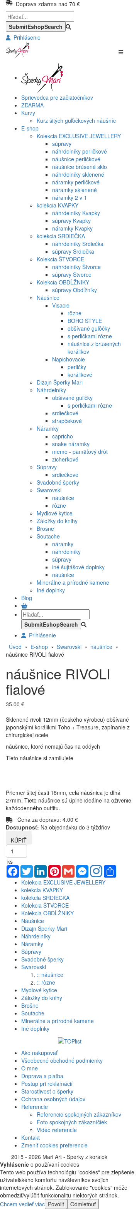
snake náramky (71, 444)
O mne (29, 1068)
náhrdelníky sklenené (78, 174)
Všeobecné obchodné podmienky (62, 1060)
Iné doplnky (51, 590)
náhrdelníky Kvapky (76, 213)
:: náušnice (50, 974)
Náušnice (48, 297)
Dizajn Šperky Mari (60, 382)
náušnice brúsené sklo (79, 167)
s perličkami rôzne (90, 336)
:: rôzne (46, 982)
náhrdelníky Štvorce (76, 267)
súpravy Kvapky (71, 220)
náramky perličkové (76, 182)
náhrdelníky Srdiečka (77, 243)
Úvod (15, 646)
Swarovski (49, 490)
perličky (77, 367)
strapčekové (67, 421)
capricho (62, 436)
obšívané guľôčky (89, 328)
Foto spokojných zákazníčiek (72, 1122)
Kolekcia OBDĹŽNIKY (63, 282)
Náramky (48, 428)
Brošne (45, 528)
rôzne (74, 313)
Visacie (61, 305)
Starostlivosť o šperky (47, 1091)
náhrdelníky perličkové (79, 151)
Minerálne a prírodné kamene (73, 582)
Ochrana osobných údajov (53, 1099)
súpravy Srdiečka (73, 251)
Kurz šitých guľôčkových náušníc (76, 120)
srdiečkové (65, 413)
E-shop (37, 646)
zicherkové (65, 459)
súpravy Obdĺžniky (74, 290)
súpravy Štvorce (72, 274)
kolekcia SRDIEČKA (61, 236)
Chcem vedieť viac (22, 1204)
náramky (62, 544)
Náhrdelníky (51, 390)
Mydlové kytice (55, 513)
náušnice (63, 498)
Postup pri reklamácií (47, 1083)
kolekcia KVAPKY (57, 205)
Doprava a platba (42, 1076)
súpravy (61, 143)
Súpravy (47, 467)
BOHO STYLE (85, 320)
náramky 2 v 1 (69, 197)
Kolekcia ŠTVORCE (60, 259)
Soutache (48, 536)
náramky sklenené (74, 190)
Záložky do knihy (57, 521)
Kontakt (30, 1137)
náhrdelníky (66, 551)
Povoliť (56, 1204)
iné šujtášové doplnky (78, 567)
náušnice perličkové (76, 159)
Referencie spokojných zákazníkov (79, 1114)
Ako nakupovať (39, 1053)
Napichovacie (68, 359)
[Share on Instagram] (96, 871)
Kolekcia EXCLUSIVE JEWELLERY (79, 136)
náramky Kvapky (72, 228)
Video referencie (57, 1130)
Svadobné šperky (58, 482)
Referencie (34, 1106)
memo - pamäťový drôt (80, 451)
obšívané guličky (72, 397)
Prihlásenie (25, 37)
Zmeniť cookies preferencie (54, 1145)
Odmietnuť (83, 1204)
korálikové (80, 374)
